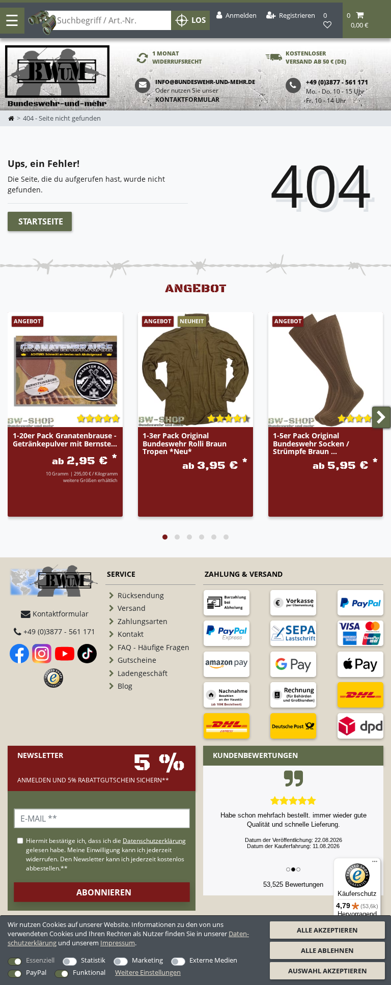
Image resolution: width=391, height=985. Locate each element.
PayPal (36, 972)
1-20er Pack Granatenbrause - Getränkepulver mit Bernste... (65, 440)
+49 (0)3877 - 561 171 (58, 631)
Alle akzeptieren (327, 930)
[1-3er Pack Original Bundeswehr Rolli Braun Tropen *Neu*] (195, 369)
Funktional (89, 972)
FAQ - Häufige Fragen (153, 647)
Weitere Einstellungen (148, 972)
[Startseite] (57, 76)
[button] (367, 20)
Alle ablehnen (327, 950)
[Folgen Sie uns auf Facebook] (19, 653)
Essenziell (40, 960)
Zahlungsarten (142, 621)
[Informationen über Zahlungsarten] (226, 602)
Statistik (93, 960)
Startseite (40, 221)
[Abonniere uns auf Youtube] (64, 653)
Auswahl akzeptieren (327, 970)
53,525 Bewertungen (293, 884)
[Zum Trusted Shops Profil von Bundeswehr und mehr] (53, 678)
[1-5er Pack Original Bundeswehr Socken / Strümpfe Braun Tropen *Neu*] (325, 369)
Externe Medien (213, 960)
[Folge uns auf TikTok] (87, 653)
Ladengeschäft (142, 673)
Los (198, 20)
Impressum (117, 942)
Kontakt (131, 634)
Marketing (147, 960)
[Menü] (375, 864)
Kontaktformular (187, 99)
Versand (132, 608)
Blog (125, 686)
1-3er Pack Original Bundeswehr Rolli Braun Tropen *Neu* (185, 443)
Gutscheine (137, 660)
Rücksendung (141, 595)
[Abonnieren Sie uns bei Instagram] (41, 653)
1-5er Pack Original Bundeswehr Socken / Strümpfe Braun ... (311, 443)
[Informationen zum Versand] (360, 695)
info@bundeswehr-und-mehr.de (205, 82)
